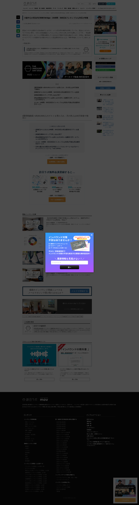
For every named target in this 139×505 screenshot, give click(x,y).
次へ (69, 267)
